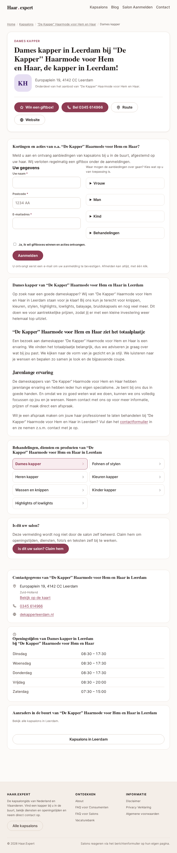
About (79, 801)
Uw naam (20, 173)
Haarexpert (20, 7)
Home (11, 24)
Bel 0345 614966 (88, 107)
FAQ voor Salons (86, 813)
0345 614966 (31, 606)
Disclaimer (133, 801)
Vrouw (99, 183)
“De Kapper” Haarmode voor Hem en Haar (67, 24)
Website (35, 121)
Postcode (20, 194)
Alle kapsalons (25, 826)
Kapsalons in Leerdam (89, 739)
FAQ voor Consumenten (91, 807)
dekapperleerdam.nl (37, 614)
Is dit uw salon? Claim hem (40, 549)
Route (130, 108)
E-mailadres (22, 214)
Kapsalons (99, 7)
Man (97, 199)
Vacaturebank (85, 820)
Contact (163, 7)
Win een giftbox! (39, 107)
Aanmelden (28, 255)
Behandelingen (106, 233)
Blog (115, 7)
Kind (97, 216)
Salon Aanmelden (137, 7)
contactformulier (134, 422)
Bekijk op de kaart (35, 598)
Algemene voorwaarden (142, 813)
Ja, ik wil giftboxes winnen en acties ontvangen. (52, 244)
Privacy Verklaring (138, 807)
